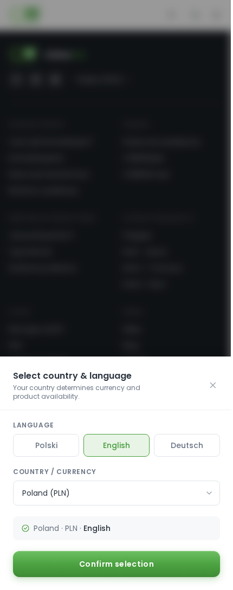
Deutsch (187, 445)
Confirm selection (116, 564)
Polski (46, 445)
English (116, 445)
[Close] (213, 385)
